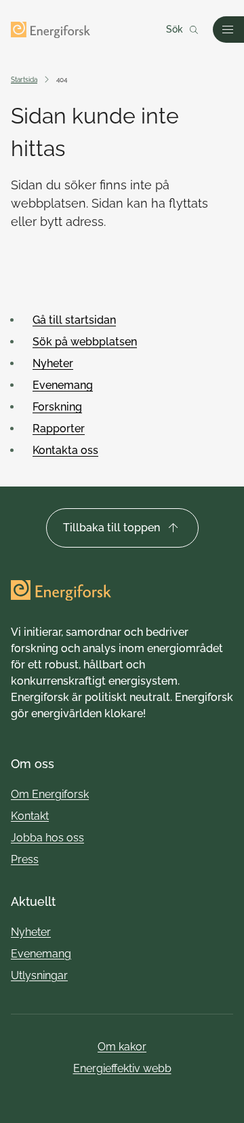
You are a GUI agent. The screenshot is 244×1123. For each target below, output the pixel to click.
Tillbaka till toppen (111, 527)
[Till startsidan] (50, 30)
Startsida (24, 79)
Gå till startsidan (74, 319)
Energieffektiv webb (122, 1068)
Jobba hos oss (47, 837)
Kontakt (30, 816)
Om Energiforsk (50, 794)
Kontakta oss (65, 450)
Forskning (57, 406)
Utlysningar (39, 975)
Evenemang (63, 385)
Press (25, 859)
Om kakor (122, 1046)
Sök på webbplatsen (85, 341)
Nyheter (53, 363)
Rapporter (59, 428)
